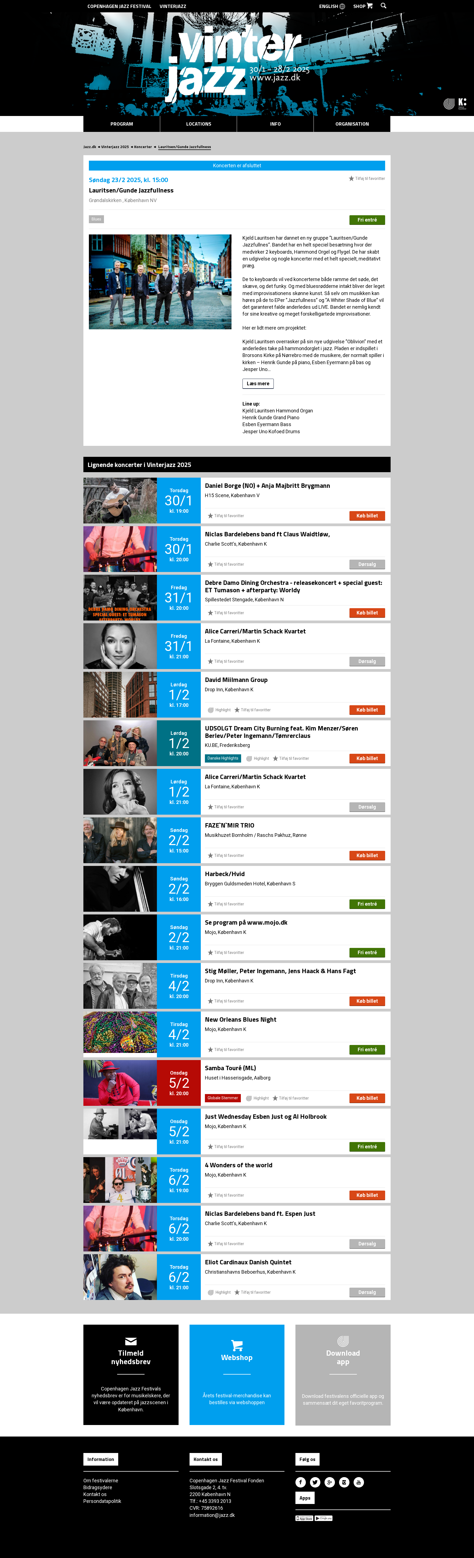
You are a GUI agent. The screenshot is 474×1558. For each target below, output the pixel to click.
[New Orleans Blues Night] (120, 1025)
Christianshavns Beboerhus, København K (250, 1272)
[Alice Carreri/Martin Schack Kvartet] (120, 637)
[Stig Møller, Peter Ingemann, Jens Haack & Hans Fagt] (120, 976)
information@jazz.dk (212, 1515)
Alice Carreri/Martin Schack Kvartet (255, 631)
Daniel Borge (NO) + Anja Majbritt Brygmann (267, 485)
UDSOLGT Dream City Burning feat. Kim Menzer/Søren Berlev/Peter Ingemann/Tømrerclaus (281, 731)
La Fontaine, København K (232, 641)
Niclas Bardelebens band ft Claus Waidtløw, (267, 534)
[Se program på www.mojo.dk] (120, 928)
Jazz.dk (89, 146)
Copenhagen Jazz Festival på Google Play (323, 1518)
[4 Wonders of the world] (120, 1171)
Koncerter (143, 146)
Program (122, 124)
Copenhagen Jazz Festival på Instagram (344, 1482)
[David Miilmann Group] (120, 685)
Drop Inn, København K (229, 689)
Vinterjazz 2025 (115, 146)
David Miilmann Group (236, 679)
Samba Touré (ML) (230, 1068)
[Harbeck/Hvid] (120, 879)
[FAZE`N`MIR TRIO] (120, 831)
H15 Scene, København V (232, 495)
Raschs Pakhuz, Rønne (282, 835)
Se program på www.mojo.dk (246, 922)
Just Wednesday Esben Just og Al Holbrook (266, 1116)
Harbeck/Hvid (225, 874)
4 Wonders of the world (238, 1165)
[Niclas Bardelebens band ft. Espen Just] (120, 1219)
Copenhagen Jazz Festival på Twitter (315, 1482)
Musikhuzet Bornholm (229, 835)
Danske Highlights (223, 758)
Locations (198, 124)
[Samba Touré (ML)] (120, 1073)
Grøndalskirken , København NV (123, 200)
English (329, 6)
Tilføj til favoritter (369, 178)
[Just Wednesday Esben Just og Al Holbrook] (120, 1122)
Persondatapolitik (102, 1501)
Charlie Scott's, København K (236, 544)
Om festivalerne (100, 1480)
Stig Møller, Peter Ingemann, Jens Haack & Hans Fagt (280, 971)
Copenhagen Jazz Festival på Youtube (359, 1482)
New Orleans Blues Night (240, 1019)
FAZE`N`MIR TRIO (229, 825)
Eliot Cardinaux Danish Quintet (248, 1262)
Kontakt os (95, 1494)
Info (275, 124)
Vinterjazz (173, 6)
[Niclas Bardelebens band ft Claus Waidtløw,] (120, 540)
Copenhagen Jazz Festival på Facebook (300, 1482)
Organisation (352, 124)
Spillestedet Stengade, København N (244, 599)
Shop (360, 6)
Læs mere (258, 383)
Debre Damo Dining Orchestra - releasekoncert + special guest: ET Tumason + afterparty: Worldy (293, 585)
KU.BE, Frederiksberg (227, 745)
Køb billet (367, 516)
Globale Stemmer (223, 1098)
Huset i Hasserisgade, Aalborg (237, 1078)
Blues (96, 219)
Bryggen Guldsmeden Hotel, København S (250, 883)
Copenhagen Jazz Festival (119, 6)
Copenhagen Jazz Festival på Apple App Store (304, 1518)
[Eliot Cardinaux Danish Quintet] (120, 1268)
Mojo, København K (225, 932)
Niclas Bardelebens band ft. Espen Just (260, 1213)
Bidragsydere (97, 1487)
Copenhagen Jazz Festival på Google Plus (330, 1482)
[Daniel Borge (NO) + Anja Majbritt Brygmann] (120, 491)
